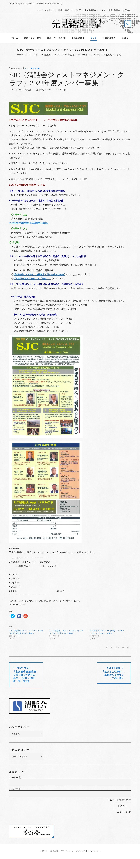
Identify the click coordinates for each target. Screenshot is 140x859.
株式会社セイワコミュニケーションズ (66, 851)
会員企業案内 (114, 10)
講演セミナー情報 (54, 10)
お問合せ (127, 10)
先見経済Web (76, 23)
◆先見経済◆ (90, 10)
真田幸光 (40, 90)
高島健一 (29, 90)
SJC (49, 90)
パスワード (15, 788)
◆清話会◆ (46, 55)
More (125, 38)
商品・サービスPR (73, 10)
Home (20, 55)
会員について (124, 812)
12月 (36, 55)
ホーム (40, 10)
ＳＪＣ (102, 10)
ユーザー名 (15, 777)
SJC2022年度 (60, 90)
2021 (28, 55)
